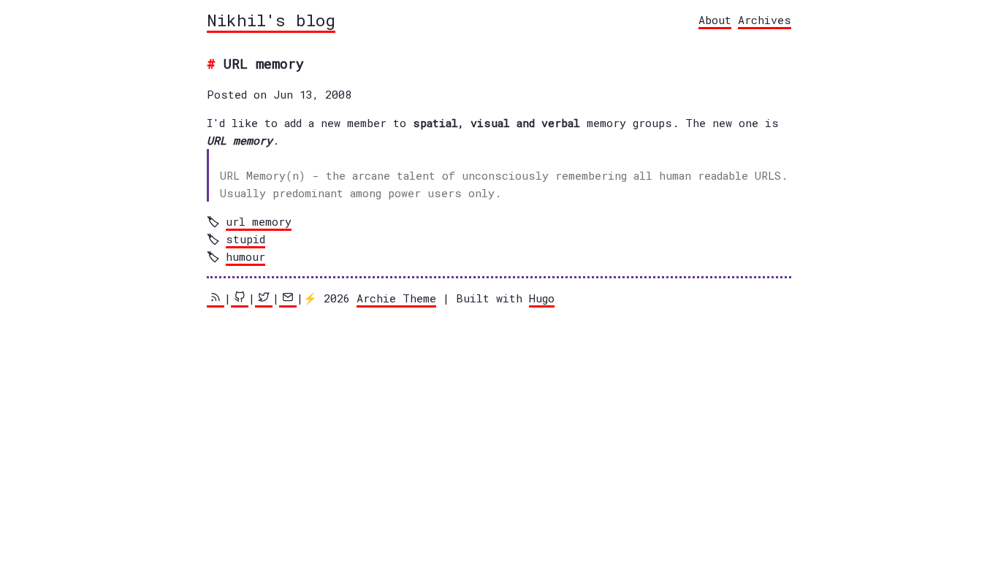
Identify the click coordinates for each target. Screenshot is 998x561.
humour (245, 256)
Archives (764, 19)
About (714, 19)
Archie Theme (396, 298)
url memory (259, 221)
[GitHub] (239, 299)
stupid (245, 239)
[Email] (288, 299)
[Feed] (215, 299)
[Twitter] (264, 299)
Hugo (542, 298)
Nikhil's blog (271, 20)
